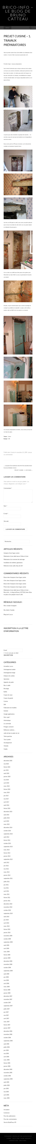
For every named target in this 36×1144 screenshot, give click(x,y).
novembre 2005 (8, 1072)
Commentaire (8, 488)
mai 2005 (6, 1091)
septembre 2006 (8, 1040)
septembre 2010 (8, 913)
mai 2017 (6, 799)
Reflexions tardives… (10, 730)
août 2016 (6, 805)
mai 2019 (6, 779)
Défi (5, 704)
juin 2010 (6, 920)
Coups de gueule (8, 698)
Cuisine (13, 452)
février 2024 (7, 767)
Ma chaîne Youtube (9, 610)
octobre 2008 (7, 967)
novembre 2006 (8, 1034)
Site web (6, 521)
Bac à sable (7, 685)
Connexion (7, 1113)
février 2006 (7, 1063)
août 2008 (6, 974)
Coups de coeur (8, 695)
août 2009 (6, 945)
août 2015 (6, 814)
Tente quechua (8, 736)
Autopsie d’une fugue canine (11, 553)
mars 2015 (7, 824)
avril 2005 (6, 1095)
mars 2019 (7, 786)
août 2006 (6, 1044)
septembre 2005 (8, 1079)
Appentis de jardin (9, 682)
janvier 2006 (7, 1066)
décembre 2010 (8, 904)
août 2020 (6, 773)
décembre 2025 (8, 760)
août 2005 (6, 1082)
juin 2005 (6, 1088)
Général (6, 711)
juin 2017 (6, 795)
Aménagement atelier (9, 669)
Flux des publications (9, 1116)
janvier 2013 (7, 856)
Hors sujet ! (7, 717)
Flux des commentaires (10, 1119)
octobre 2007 (7, 1002)
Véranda (6, 746)
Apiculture (6, 679)
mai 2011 (6, 888)
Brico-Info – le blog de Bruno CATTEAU (18, 13)
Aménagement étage (9, 672)
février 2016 (7, 808)
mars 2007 (7, 1021)
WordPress (27, 1136)
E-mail (6, 513)
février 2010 (7, 929)
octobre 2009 (7, 939)
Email (5, 650)
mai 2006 (6, 1053)
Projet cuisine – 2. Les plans (23, 470)
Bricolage (6, 688)
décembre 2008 (8, 961)
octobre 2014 (7, 830)
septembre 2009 (8, 942)
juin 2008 (6, 977)
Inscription (6, 1109)
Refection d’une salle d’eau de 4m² (13, 566)
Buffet (5, 691)
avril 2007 (6, 1018)
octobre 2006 (7, 1037)
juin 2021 (6, 770)
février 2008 (7, 990)
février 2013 (7, 853)
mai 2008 (6, 980)
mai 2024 (6, 764)
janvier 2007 (7, 1028)
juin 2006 (6, 1050)
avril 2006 (6, 1056)
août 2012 (6, 862)
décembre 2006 (8, 1031)
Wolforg (22, 1140)
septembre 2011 (8, 878)
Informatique (7, 720)
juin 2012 (6, 865)
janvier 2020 (7, 776)
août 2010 (6, 916)
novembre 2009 (8, 935)
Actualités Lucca (8, 666)
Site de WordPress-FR (10, 1122)
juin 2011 (6, 884)
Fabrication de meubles (10, 707)
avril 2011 (6, 891)
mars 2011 (6, 894)
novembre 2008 (8, 964)
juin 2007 (6, 1012)
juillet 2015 (7, 818)
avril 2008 (6, 983)
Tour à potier (7, 739)
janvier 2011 (7, 900)
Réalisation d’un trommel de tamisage (14, 559)
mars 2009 (7, 951)
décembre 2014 (8, 827)
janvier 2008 (7, 993)
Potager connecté (8, 726)
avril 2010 (6, 923)
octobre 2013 (7, 843)
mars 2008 (7, 986)
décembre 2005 (8, 1069)
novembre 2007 (8, 999)
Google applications (9, 714)
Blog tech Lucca (8, 614)
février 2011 (7, 897)
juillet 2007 (7, 1009)
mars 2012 (7, 872)
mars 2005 (7, 1098)
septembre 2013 (8, 846)
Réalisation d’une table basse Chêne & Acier (16, 556)
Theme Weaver (25, 1138)
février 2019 (7, 789)
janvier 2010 (7, 932)
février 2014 (7, 840)
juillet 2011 (7, 881)
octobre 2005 (7, 1075)
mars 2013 (7, 849)
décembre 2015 (8, 811)
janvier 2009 (7, 958)
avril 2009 (6, 948)
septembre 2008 (8, 970)
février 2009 (7, 955)
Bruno (5, 577)
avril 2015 (6, 821)
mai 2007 (6, 1015)
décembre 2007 (8, 996)
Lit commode (7, 723)
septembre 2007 (8, 1005)
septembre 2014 (8, 834)
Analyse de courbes (9, 676)
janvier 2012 (7, 875)
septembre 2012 (8, 859)
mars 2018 (7, 792)
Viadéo (5, 749)
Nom (5, 506)
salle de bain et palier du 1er (11, 733)
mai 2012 (6, 869)
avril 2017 (6, 802)
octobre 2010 (7, 910)
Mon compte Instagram (10, 605)
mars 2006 (7, 1060)
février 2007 (7, 1025)
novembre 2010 (8, 907)
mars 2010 (7, 926)
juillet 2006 (7, 1047)
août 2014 (6, 837)
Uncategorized (8, 742)
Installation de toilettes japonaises (13, 562)
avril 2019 (6, 783)
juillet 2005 (7, 1085)
